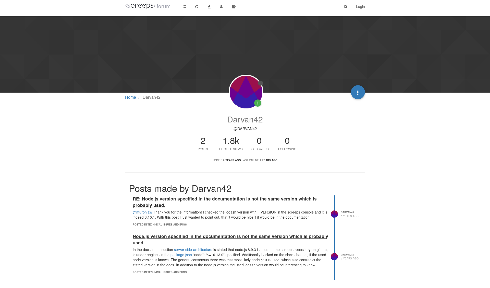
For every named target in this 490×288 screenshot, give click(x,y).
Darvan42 (347, 212)
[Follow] (257, 103)
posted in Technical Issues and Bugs (160, 224)
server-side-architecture (193, 249)
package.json (181, 254)
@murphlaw (142, 212)
